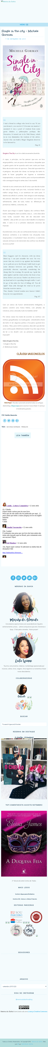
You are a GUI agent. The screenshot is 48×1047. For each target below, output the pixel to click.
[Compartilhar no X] (9, 420)
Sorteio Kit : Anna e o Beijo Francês (25, 899)
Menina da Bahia (37, 1041)
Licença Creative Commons (37, 1011)
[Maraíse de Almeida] (24, 621)
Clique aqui (15, 406)
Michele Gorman (13, 427)
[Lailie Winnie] (24, 663)
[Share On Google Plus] (17, 420)
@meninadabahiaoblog (24, 999)
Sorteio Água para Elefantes (24, 894)
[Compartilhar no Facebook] (4, 420)
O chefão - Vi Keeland (24, 737)
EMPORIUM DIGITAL (27, 1044)
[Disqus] (23, 472)
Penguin (24, 427)
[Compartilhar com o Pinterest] (13, 420)
